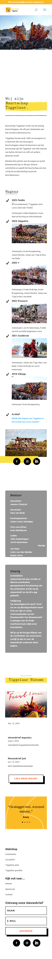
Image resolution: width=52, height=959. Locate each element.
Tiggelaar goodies (13, 870)
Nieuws (8, 883)
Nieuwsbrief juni (17, 758)
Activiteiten (10, 854)
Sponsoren (10, 889)
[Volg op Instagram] (27, 461)
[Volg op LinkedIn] (36, 461)
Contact (9, 894)
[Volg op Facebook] (16, 461)
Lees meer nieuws (26, 778)
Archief (16, 414)
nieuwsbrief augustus (19, 737)
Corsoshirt (10, 860)
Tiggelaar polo (12, 865)
